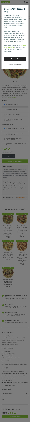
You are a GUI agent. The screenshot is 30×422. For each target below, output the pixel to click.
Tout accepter (15, 59)
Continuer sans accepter (15, 64)
